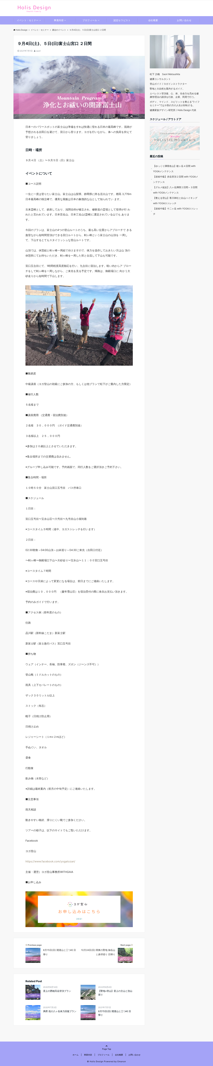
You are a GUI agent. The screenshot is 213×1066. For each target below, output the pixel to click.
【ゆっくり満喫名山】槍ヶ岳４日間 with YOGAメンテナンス (174, 169)
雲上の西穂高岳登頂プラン (57, 990)
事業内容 (59, 20)
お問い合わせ (184, 20)
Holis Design (21, 30)
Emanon (121, 1061)
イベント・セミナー (28, 20)
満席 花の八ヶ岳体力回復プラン (59, 1011)
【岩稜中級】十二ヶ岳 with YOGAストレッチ (175, 211)
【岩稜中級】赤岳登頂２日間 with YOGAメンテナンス (175, 179)
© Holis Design (95, 1061)
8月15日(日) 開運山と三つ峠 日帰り (114, 1013)
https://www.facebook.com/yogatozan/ (50, 861)
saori (38, 51)
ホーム (76, 1055)
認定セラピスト (121, 20)
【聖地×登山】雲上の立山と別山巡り (115, 992)
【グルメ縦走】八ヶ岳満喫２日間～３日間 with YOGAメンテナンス (175, 190)
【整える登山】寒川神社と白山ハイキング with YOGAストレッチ (175, 200)
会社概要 (153, 20)
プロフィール (90, 20)
